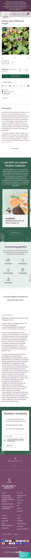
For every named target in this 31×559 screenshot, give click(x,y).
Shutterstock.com (8, 320)
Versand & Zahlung (22, 529)
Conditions (20, 521)
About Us (19, 508)
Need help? (5, 98)
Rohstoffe (4, 518)
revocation (20, 526)
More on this (14, 148)
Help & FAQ (20, 500)
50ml (5, 62)
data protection (21, 523)
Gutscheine (5, 521)
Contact (19, 503)
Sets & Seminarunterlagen (7, 524)
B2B (18, 505)
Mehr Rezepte (15, 232)
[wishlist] (20, 14)
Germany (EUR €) (7, 534)
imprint (19, 518)
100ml (12, 62)
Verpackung (5, 528)
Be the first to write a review (15, 300)
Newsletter (20, 511)
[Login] (24, 14)
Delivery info (7, 93)
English (15, 534)
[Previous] (2, 58)
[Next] (28, 58)
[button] (15, 300)
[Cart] (27, 14)
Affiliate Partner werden (21, 496)
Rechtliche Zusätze (7, 315)
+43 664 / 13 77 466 (7, 504)
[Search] (17, 14)
